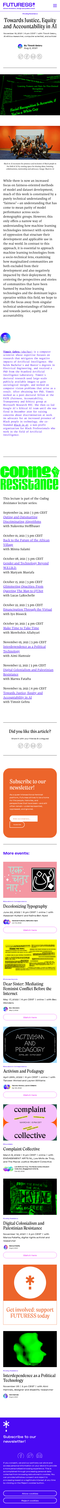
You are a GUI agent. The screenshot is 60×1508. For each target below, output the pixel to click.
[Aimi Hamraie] (5, 1396)
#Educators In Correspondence (15, 901)
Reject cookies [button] (30, 1500)
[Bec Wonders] (5, 1009)
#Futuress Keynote (10, 979)
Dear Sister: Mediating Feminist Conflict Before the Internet (27, 989)
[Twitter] (30, 1455)
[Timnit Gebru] (20, 46)
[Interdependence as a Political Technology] (30, 1349)
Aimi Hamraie (14, 1394)
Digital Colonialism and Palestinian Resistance (23, 1225)
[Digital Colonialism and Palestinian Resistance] (30, 1197)
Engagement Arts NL (31, 1169)
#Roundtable (8, 1144)
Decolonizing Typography (25, 906)
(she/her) (17, 351)
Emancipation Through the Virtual (27, 609)
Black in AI (21, 424)
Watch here (30, 930)
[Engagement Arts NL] (11, 1169)
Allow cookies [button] (30, 1493)
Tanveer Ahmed (18, 1085)
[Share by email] (33, 56)
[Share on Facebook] (26, 56)
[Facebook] (21, 1455)
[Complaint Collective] (30, 1122)
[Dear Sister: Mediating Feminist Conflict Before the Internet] (30, 957)
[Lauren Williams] (8, 1086)
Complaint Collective (21, 1149)
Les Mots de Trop (21, 1166)
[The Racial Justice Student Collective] (8, 1169)
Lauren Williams (30, 1085)
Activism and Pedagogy (23, 1071)
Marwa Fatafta (14, 1246)
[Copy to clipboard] (39, 56)
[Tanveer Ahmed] (5, 1086)
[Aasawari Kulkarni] (5, 922)
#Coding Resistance (30, 13)
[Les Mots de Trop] (5, 1169)
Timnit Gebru (35, 45)
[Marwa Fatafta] (5, 1247)
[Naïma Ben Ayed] (8, 922)
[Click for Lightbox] (30, 143)
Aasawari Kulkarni (18, 920)
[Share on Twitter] (20, 56)
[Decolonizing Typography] (30, 880)
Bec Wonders (14, 1008)
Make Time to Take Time (21, 628)
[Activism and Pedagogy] (30, 1045)
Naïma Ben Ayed (32, 920)
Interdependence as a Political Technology (29, 1378)
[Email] (39, 1455)
